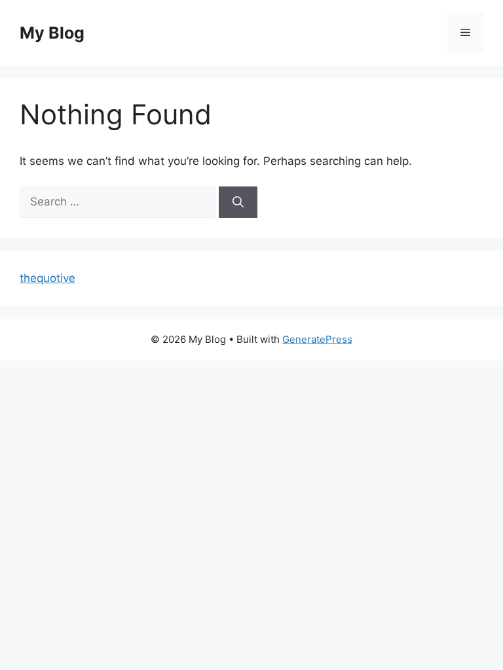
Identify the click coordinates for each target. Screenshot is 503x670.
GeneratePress (317, 339)
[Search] (238, 202)
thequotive (47, 278)
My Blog (52, 33)
